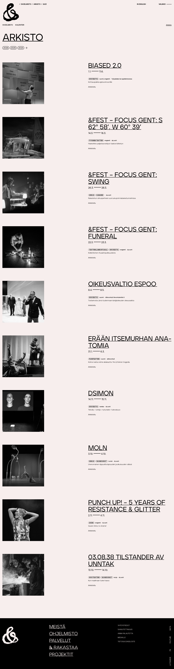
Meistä (57, 627)
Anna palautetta (125, 633)
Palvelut (60, 640)
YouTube (170, 640)
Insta (170, 628)
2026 (5, 48)
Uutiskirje (170, 661)
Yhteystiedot (124, 625)
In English (141, 4)
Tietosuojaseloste (126, 641)
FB (170, 650)
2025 (13, 48)
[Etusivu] (10, 12)
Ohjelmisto (7, 25)
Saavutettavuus (125, 629)
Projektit (61, 654)
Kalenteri (19, 25)
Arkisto (169, 25)
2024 (21, 48)
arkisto (37, 4)
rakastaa (63, 647)
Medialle (122, 637)
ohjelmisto (26, 4)
